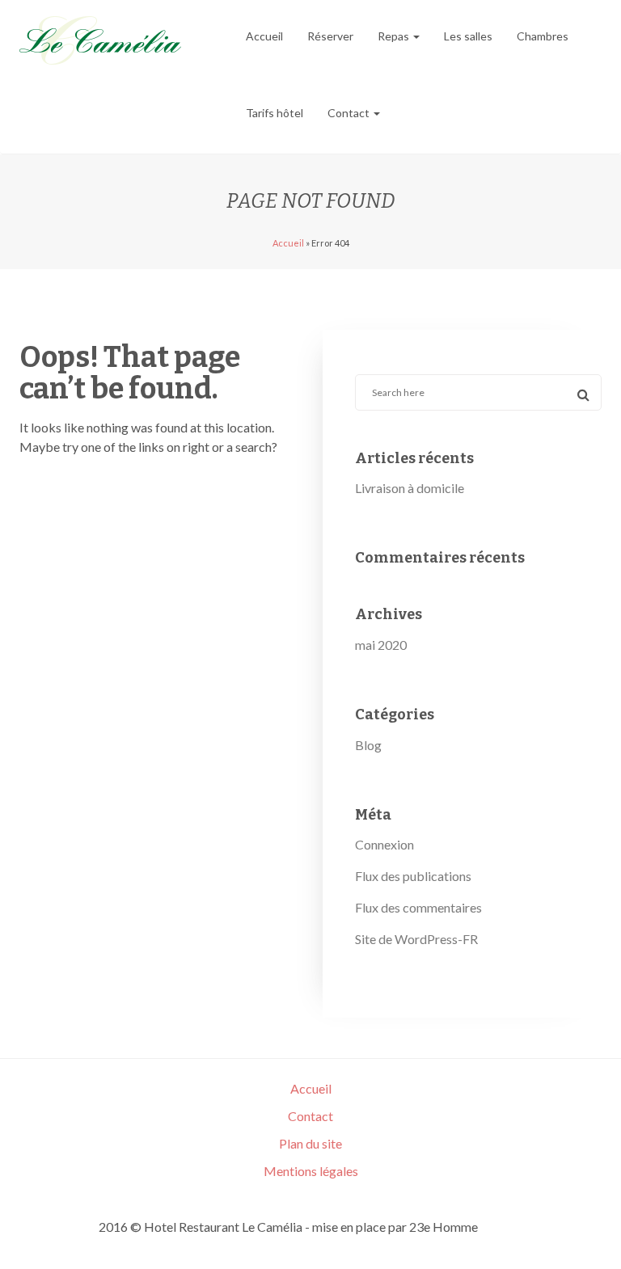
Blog (368, 745)
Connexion (384, 844)
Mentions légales (311, 1170)
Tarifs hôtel (274, 113)
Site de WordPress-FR (416, 938)
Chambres (542, 36)
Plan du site (310, 1143)
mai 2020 (381, 644)
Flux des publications (413, 875)
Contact (349, 113)
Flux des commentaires (418, 907)
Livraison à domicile (409, 487)
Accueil (264, 36)
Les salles (468, 36)
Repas (395, 36)
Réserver (330, 36)
